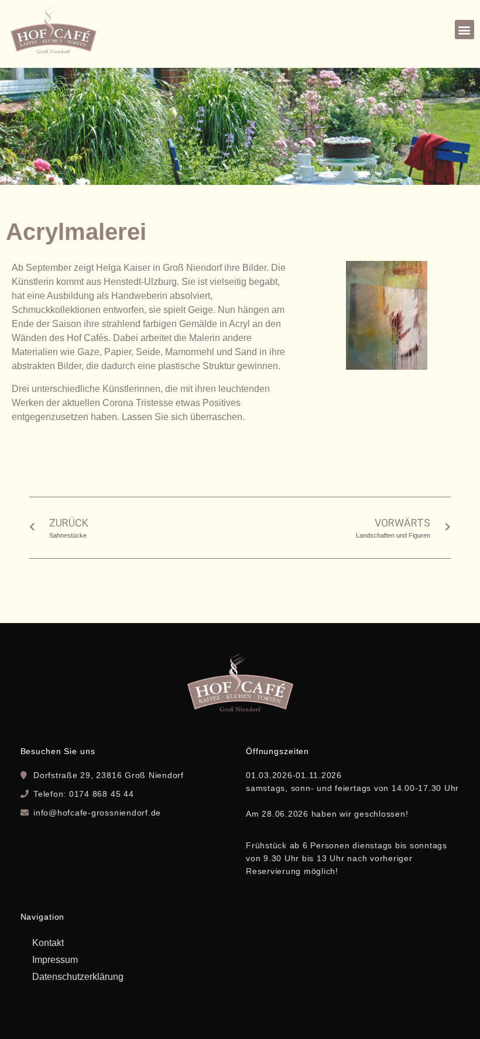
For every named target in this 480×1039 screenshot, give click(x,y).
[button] (464, 29)
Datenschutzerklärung (78, 977)
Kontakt (48, 943)
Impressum (55, 960)
